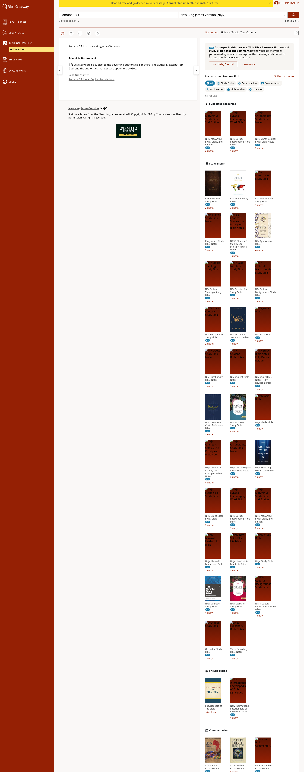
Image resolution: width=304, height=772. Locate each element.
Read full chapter (79, 75)
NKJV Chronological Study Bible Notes (265, 140)
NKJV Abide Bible (264, 422)
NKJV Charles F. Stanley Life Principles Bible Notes (213, 472)
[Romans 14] (196, 70)
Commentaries (218, 730)
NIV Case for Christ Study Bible (240, 290)
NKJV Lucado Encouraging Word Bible (240, 141)
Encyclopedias (218, 670)
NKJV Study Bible (264, 561)
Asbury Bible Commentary (237, 767)
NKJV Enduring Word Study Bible (264, 469)
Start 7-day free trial (223, 64)
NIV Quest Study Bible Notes (214, 378)
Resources (211, 32)
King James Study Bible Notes (214, 242)
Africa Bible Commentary (212, 767)
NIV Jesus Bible (263, 334)
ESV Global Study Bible (239, 200)
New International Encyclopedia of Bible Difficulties (240, 708)
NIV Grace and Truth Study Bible (239, 336)
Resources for (222, 76)
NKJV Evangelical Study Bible (214, 517)
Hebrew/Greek (230, 32)
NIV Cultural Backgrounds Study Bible (265, 292)
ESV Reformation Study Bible (264, 200)
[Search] (293, 15)
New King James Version (83, 108)
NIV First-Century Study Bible (214, 336)
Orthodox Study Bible (213, 650)
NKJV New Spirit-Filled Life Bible (239, 563)
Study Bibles (217, 163)
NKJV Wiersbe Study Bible (212, 605)
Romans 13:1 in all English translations (91, 79)
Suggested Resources (222, 104)
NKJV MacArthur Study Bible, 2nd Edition (214, 141)
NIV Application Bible (263, 242)
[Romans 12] (59, 70)
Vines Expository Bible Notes (238, 650)
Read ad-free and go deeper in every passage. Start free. (165, 3)
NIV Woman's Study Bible (237, 424)
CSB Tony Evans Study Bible (213, 200)
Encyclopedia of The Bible (213, 707)
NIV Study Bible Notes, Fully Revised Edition (263, 380)
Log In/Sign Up (289, 3)
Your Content (248, 32)
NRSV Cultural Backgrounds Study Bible (265, 606)
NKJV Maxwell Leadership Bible (214, 563)
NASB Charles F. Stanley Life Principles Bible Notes (238, 245)
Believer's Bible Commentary (263, 767)
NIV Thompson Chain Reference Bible (214, 425)
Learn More (248, 64)
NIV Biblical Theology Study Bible (213, 292)
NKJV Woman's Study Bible (238, 605)
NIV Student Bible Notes (239, 378)
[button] (286, 3)
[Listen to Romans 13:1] (97, 33)
